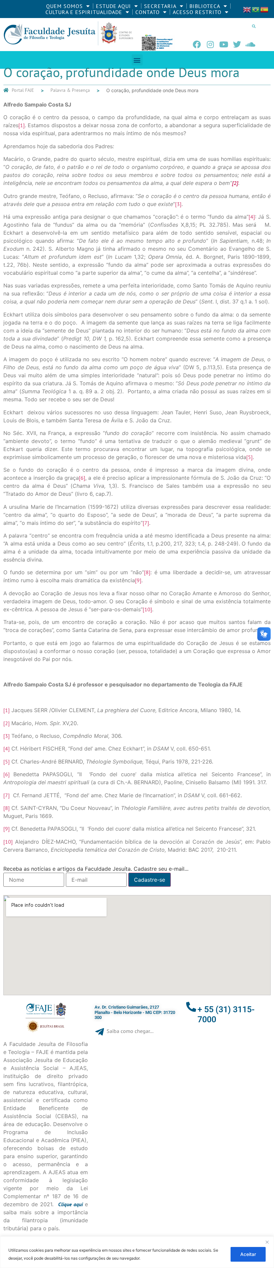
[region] (137, 1252)
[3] (178, 204)
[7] (146, 522)
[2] (6, 723)
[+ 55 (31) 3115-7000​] (191, 1007)
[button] (253, 26)
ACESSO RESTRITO (197, 12)
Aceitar (248, 1254)
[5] (249, 457)
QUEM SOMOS (64, 6)
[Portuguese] (256, 9)
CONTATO (147, 12)
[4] (252, 216)
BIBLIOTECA (204, 6)
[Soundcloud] (250, 44)
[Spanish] (264, 9)
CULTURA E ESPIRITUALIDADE (83, 12)
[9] (138, 580)
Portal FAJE (23, 90)
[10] (147, 609)
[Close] (267, 1242)
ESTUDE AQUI (113, 6)
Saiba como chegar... (130, 1031)
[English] (247, 9)
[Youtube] (223, 44)
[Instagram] (210, 44)
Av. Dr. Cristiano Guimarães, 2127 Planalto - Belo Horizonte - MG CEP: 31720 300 (135, 1012)
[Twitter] (237, 44)
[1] (21, 125)
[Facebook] (196, 44)
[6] (82, 477)
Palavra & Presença (70, 90)
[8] (147, 572)
